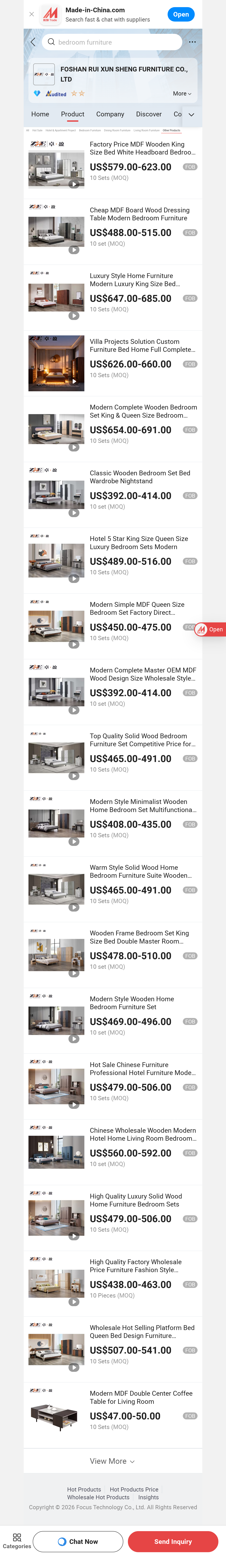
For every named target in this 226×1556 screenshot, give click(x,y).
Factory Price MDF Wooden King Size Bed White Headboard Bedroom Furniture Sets (143, 152)
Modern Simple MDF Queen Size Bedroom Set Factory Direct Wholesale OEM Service (137, 612)
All (27, 130)
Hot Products (84, 1489)
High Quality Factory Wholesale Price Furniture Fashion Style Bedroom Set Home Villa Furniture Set (140, 1273)
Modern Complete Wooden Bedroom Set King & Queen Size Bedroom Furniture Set (143, 415)
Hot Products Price (134, 1489)
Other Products (171, 130)
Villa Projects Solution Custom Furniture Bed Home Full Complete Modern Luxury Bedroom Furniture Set (140, 353)
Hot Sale (37, 130)
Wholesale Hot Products (98, 1497)
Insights (148, 1497)
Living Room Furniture (146, 130)
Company (110, 113)
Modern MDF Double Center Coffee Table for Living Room (141, 1397)
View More (109, 1461)
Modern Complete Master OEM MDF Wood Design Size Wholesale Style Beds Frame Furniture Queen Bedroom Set (143, 682)
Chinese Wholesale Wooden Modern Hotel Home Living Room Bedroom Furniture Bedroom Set (143, 1138)
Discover (149, 113)
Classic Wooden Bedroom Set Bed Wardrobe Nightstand (140, 476)
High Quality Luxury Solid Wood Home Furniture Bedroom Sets (136, 1199)
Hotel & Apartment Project (61, 130)
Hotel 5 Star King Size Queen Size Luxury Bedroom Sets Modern (139, 542)
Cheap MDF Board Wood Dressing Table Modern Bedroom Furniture (140, 213)
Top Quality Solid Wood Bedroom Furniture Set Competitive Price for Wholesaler (140, 743)
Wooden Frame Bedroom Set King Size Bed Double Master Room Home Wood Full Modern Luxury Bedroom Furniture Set (139, 944)
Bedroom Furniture (90, 130)
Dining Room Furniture (117, 130)
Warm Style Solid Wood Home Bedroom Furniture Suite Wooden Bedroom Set (138, 875)
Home (40, 113)
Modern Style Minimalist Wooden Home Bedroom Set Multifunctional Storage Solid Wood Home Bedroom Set (143, 813)
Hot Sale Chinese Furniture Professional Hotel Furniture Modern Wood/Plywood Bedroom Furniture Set (143, 1076)
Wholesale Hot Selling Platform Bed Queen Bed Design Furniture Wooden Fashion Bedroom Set (142, 1335)
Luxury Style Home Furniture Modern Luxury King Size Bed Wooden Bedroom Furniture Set (136, 283)
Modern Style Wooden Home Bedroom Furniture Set (132, 1002)
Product (72, 113)
